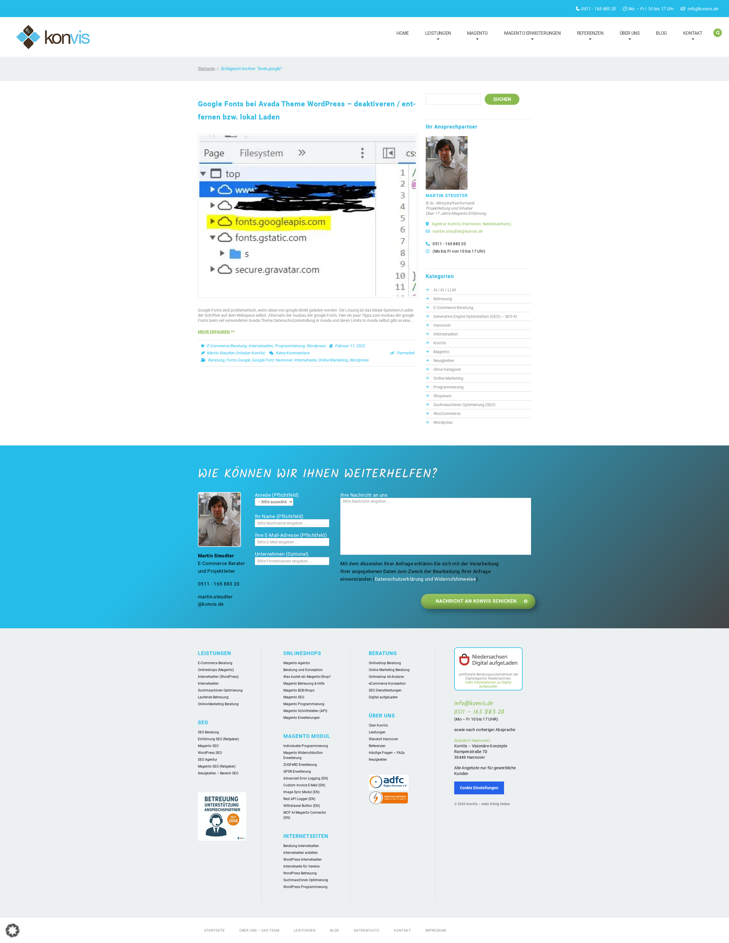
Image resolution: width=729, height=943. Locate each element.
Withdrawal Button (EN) (301, 806)
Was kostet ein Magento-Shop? (307, 677)
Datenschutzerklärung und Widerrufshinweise (425, 579)
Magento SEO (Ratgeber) (217, 766)
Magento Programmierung (303, 704)
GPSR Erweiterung (297, 772)
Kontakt (690, 36)
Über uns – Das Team (259, 930)
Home (402, 33)
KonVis (439, 343)
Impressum (435, 930)
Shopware (442, 396)
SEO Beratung (208, 732)
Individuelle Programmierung (305, 746)
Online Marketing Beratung (389, 670)
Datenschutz (367, 930)
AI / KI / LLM (444, 290)
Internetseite (305, 360)
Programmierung (290, 345)
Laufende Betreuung (213, 697)
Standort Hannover (383, 739)
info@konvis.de (702, 8)
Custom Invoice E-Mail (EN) (304, 785)
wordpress (358, 360)
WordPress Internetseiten (302, 860)
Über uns (627, 36)
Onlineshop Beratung (385, 663)
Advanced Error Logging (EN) (305, 778)
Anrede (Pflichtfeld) (277, 495)
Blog (661, 33)
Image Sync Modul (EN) (301, 792)
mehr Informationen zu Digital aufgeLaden (488, 684)
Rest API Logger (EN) (299, 799)
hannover (283, 360)
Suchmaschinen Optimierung (220, 690)
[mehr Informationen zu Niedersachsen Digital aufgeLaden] (488, 660)
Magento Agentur (296, 663)
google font (262, 360)
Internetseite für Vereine (301, 866)
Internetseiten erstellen (300, 853)
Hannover (442, 325)
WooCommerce (446, 413)
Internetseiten (260, 345)
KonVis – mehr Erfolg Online (488, 804)
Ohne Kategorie (447, 369)
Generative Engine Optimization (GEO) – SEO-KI (475, 316)
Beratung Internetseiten (301, 846)
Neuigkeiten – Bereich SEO (218, 773)
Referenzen (587, 36)
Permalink (405, 353)
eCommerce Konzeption (387, 684)
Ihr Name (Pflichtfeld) (279, 516)
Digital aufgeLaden (383, 697)
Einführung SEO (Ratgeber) (218, 739)
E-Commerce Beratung (227, 345)
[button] (12, 930)
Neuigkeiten (443, 360)
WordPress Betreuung (300, 873)
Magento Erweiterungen (530, 36)
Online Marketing (448, 378)
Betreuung (442, 298)
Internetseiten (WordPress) (218, 677)
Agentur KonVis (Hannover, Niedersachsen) (471, 224)
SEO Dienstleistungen (385, 690)
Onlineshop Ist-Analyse (386, 677)
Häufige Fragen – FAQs (387, 753)
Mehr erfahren (214, 332)
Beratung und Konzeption (303, 670)
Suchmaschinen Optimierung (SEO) (464, 404)
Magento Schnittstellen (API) (305, 711)
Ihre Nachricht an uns (364, 495)
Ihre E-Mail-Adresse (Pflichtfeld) (291, 535)
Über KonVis (378, 725)
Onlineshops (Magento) (216, 670)
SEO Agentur (207, 760)
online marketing (333, 360)
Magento (475, 36)
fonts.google (238, 360)
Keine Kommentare (292, 353)
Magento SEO (208, 746)
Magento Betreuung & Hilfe (303, 684)
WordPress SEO (210, 753)
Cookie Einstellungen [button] (479, 788)
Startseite (206, 68)
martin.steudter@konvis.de (458, 231)
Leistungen (435, 36)
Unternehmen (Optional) (281, 554)
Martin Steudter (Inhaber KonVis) (236, 353)
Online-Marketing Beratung (218, 704)
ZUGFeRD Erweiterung (300, 765)
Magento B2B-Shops (298, 690)
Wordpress (315, 345)
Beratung (216, 360)
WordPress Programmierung (305, 887)
